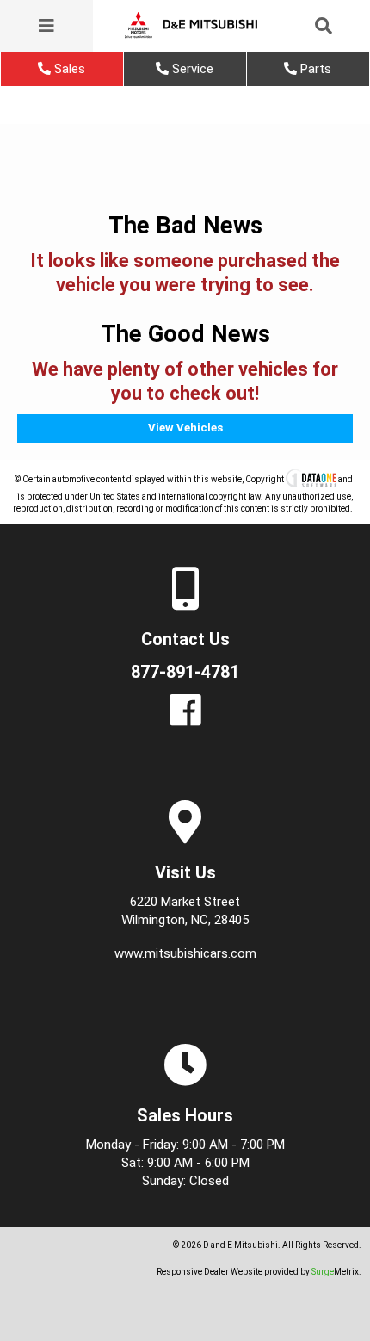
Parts (314, 69)
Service (191, 69)
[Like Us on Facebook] (185, 719)
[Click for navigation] (46, 26)
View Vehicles (185, 427)
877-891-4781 (185, 671)
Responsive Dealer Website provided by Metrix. (259, 1271)
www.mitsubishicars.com (185, 953)
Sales (68, 69)
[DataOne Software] (311, 480)
